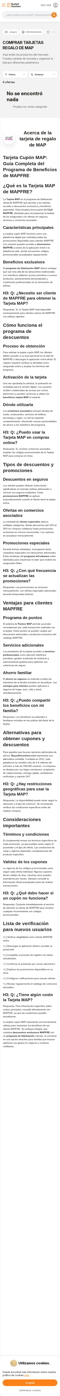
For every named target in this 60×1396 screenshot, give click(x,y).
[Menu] (3, 5)
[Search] (54, 15)
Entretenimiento (34, 32)
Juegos (13, 32)
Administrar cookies (30, 1390)
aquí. (27, 1375)
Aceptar (30, 1382)
